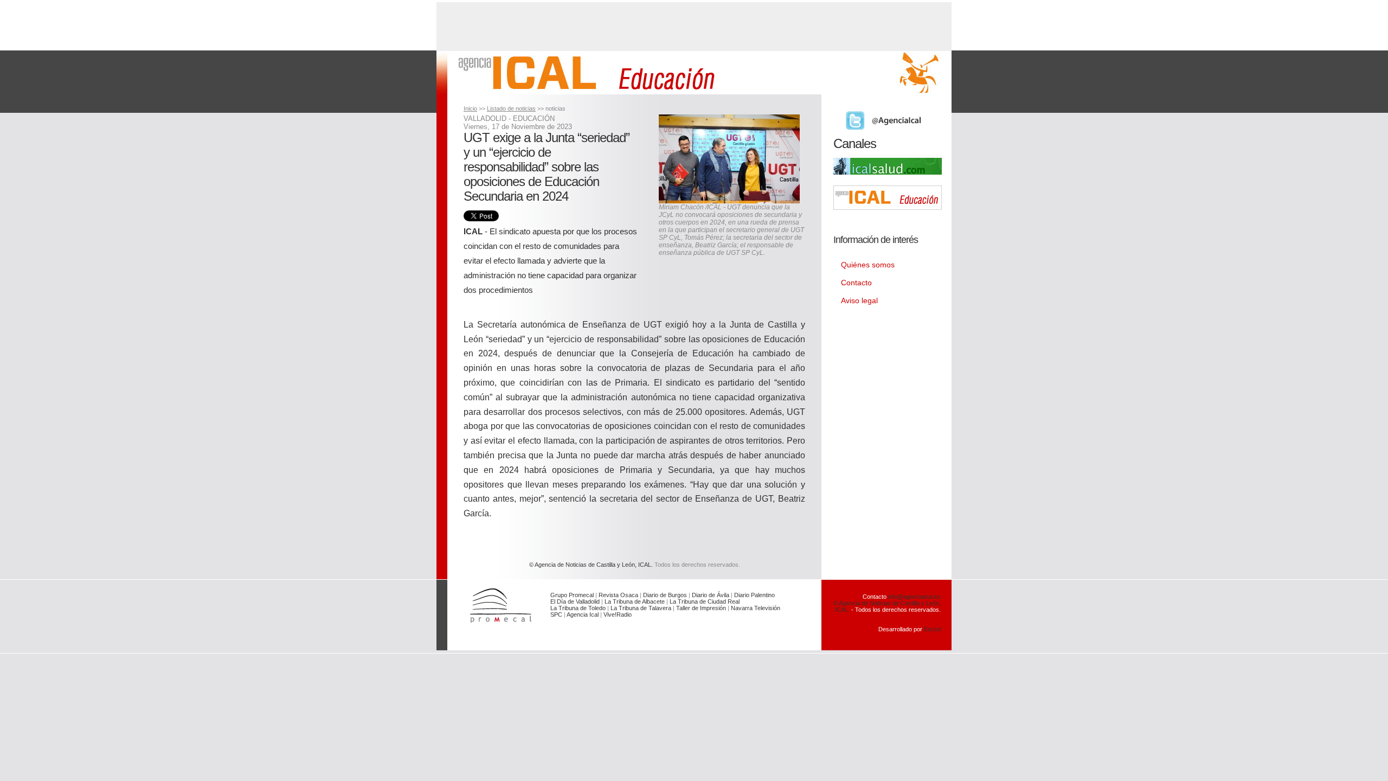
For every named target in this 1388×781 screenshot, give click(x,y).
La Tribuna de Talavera (641, 608)
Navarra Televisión (755, 608)
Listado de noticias (511, 108)
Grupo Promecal (572, 595)
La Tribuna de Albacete (635, 601)
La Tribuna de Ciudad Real (705, 601)
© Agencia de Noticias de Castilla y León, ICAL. (591, 564)
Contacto (856, 282)
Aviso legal (859, 300)
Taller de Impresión (701, 608)
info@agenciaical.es (914, 596)
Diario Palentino (754, 595)
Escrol (932, 629)
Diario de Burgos (665, 595)
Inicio (470, 108)
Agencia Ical (583, 614)
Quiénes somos (868, 264)
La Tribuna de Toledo (578, 608)
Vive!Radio (617, 614)
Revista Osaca (618, 595)
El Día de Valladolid (575, 601)
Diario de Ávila (710, 595)
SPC (556, 614)
